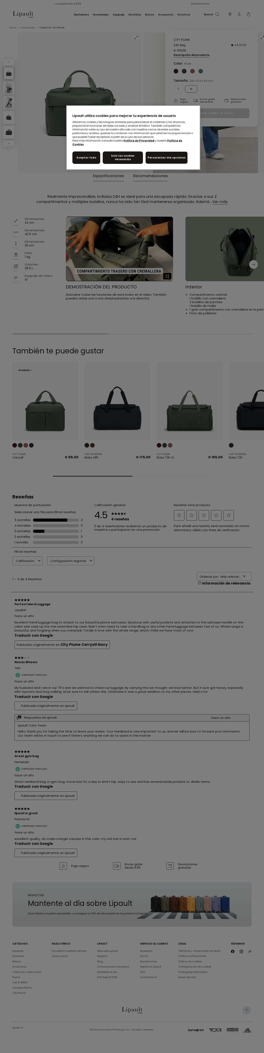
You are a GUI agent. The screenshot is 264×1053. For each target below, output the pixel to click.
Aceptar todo (86, 157)
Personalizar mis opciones (166, 157)
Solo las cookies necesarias (122, 157)
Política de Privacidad (139, 140)
